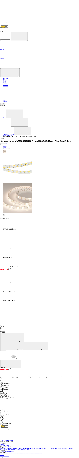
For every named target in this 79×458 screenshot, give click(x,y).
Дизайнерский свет (51, 448)
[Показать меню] (14, 113)
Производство (5, 451)
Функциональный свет (43, 448)
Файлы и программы (44, 349)
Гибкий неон (4, 96)
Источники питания (5, 81)
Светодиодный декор (6, 449)
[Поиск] (19, 36)
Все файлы (3, 367)
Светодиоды (5, 101)
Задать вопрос (3, 143)
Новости (4, 12)
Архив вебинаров (13, 453)
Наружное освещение (5, 94)
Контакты (7, 24)
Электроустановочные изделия (15, 449)
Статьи (17, 453)
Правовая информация (4, 445)
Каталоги (2, 453)
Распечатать (8, 143)
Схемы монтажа (32, 453)
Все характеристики (20, 341)
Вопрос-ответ (21, 453)
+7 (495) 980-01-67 (3, 440)
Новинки (4, 107)
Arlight (8, 446)
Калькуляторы (26, 453)
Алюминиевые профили (5, 87)
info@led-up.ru (10, 440)
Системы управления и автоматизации (23, 448)
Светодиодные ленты (4, 448)
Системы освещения (5, 92)
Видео (5, 453)
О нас (4, 11)
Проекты (4, 13)
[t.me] (8, 439)
